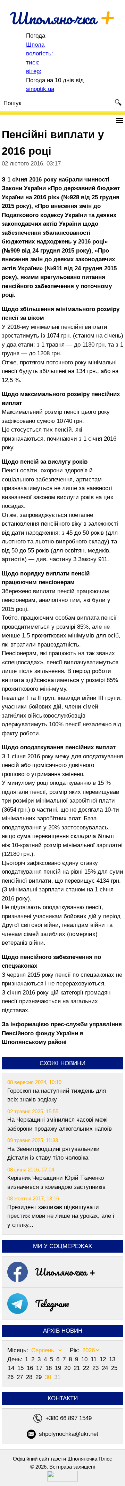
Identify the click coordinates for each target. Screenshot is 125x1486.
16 (31, 1368)
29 (39, 1377)
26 (11, 1377)
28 (30, 1377)
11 (94, 1359)
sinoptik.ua (40, 89)
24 (106, 1368)
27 (21, 1377)
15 (21, 1368)
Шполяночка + (65, 1271)
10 (85, 1359)
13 (112, 1359)
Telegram (52, 1303)
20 (68, 1368)
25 (114, 1368)
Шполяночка (62, 18)
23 (96, 1368)
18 (49, 1368)
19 (59, 1368)
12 (104, 1359)
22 (87, 1368)
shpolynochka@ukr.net (68, 1434)
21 (78, 1368)
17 (40, 1368)
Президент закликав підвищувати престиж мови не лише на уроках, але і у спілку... (60, 1216)
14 (12, 1368)
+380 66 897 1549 (68, 1418)
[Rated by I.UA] (62, 1480)
